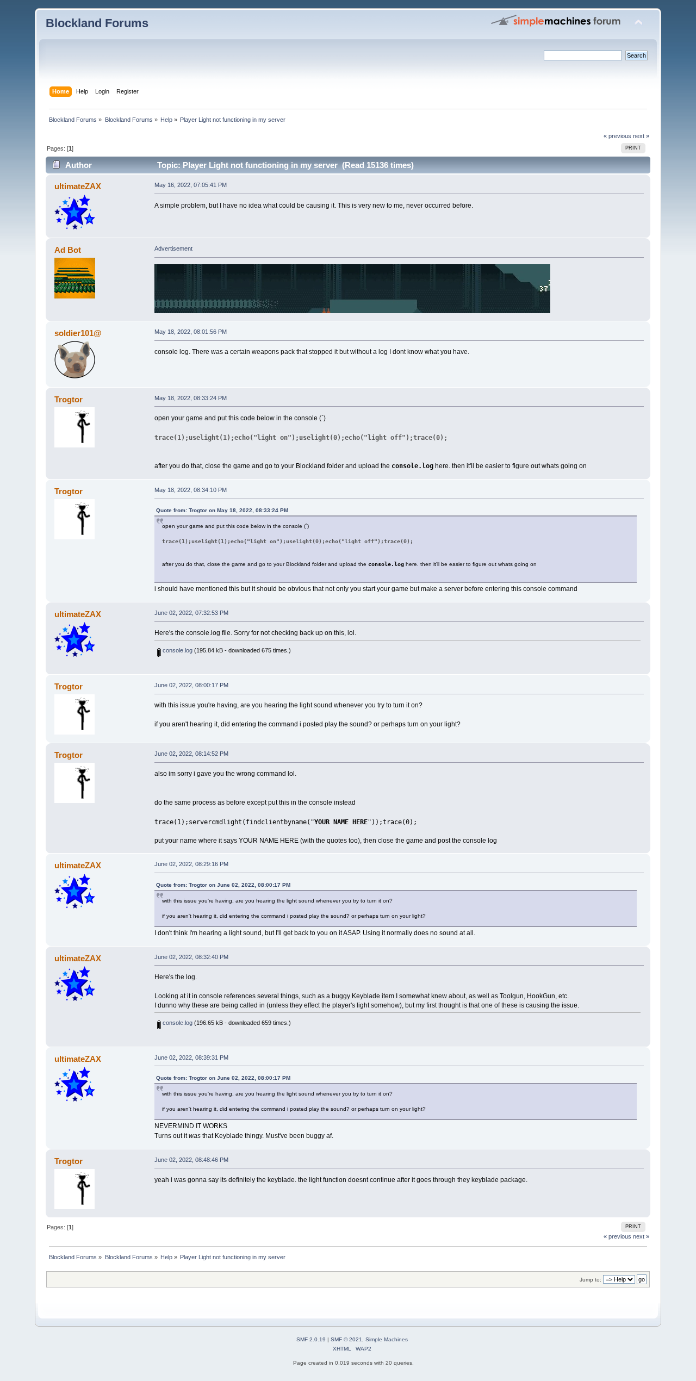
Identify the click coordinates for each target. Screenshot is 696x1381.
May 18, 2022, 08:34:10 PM (190, 490)
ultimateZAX (77, 186)
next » (641, 136)
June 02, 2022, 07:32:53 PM (191, 612)
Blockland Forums (97, 23)
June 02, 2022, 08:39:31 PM (191, 1057)
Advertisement (173, 248)
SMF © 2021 (346, 1339)
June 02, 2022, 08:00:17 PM (191, 685)
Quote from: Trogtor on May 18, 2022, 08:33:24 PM (222, 510)
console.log (176, 650)
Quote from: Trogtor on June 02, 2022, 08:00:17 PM (223, 885)
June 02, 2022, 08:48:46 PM (191, 1159)
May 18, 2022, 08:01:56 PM (190, 331)
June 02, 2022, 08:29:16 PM (191, 864)
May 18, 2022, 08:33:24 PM (190, 398)
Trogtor (68, 399)
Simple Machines (386, 1339)
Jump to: (590, 1280)
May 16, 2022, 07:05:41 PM (190, 185)
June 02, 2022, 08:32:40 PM (191, 957)
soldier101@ (78, 333)
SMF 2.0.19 (311, 1339)
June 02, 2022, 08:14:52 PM (191, 753)
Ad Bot (67, 249)
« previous (617, 136)
